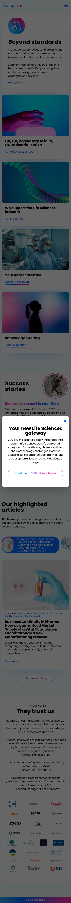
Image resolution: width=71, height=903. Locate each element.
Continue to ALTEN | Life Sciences (35, 473)
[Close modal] (65, 421)
